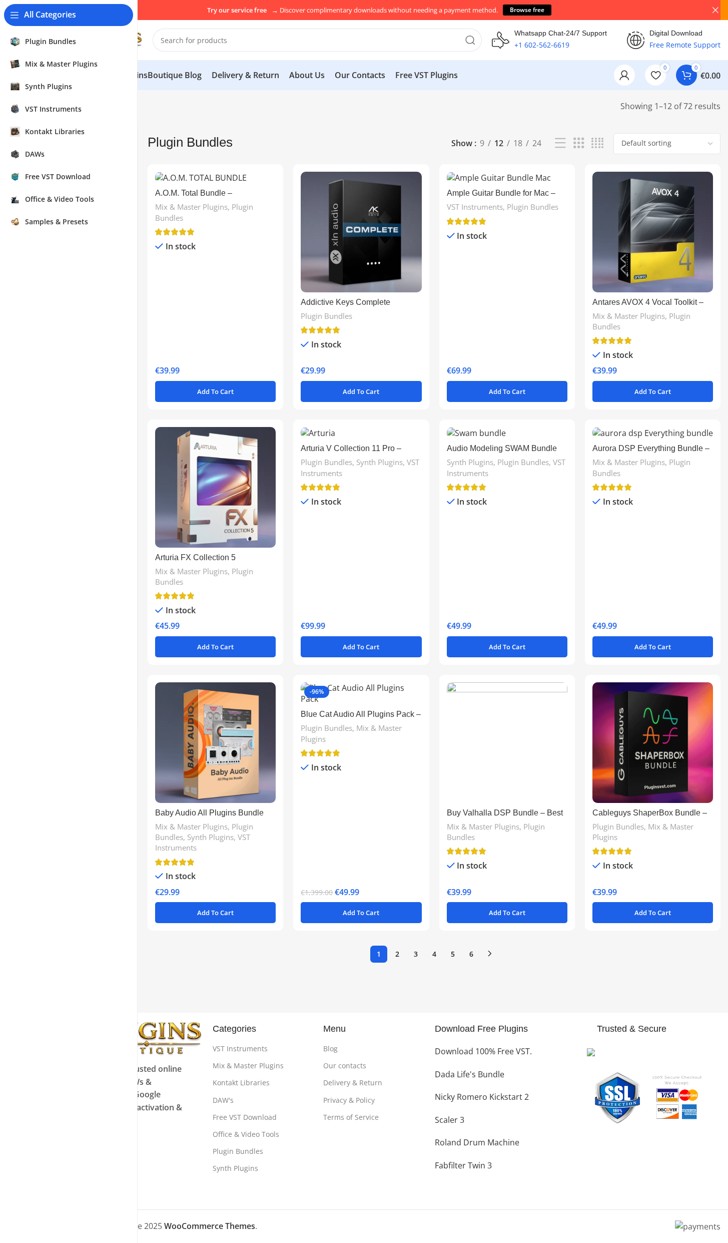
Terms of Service (351, 1117)
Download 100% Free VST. (483, 1051)
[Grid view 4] (597, 143)
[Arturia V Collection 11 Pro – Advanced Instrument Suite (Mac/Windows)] (361, 433)
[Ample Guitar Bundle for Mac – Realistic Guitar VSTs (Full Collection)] (507, 178)
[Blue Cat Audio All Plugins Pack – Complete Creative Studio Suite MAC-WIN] (361, 693)
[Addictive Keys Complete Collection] (361, 232)
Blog (330, 1048)
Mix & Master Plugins (191, 207)
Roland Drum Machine (477, 1142)
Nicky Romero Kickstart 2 (482, 1096)
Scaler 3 (449, 1119)
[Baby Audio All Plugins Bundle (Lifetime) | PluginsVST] (215, 742)
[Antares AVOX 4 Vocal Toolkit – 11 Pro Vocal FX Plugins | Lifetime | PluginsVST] (652, 232)
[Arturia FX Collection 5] (215, 487)
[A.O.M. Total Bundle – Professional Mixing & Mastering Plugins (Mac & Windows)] (215, 178)
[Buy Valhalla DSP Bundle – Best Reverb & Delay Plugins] (507, 742)
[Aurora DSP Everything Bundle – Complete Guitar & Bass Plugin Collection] (652, 433)
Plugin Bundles (326, 316)
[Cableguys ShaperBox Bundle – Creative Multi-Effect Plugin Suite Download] (652, 742)
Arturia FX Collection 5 (195, 557)
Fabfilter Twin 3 (463, 1165)
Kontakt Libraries (241, 1082)
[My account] (624, 75)
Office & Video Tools (246, 1134)
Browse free (527, 10)
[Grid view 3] (578, 143)
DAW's (223, 1100)
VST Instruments (475, 207)
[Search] (470, 40)
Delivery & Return (352, 1082)
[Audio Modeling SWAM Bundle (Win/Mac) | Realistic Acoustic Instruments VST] (507, 433)
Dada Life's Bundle (469, 1074)
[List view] (560, 143)
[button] (215, 391)
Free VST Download (245, 1117)
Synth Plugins (379, 462)
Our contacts (344, 1065)
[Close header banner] (715, 10)
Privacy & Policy (349, 1100)
